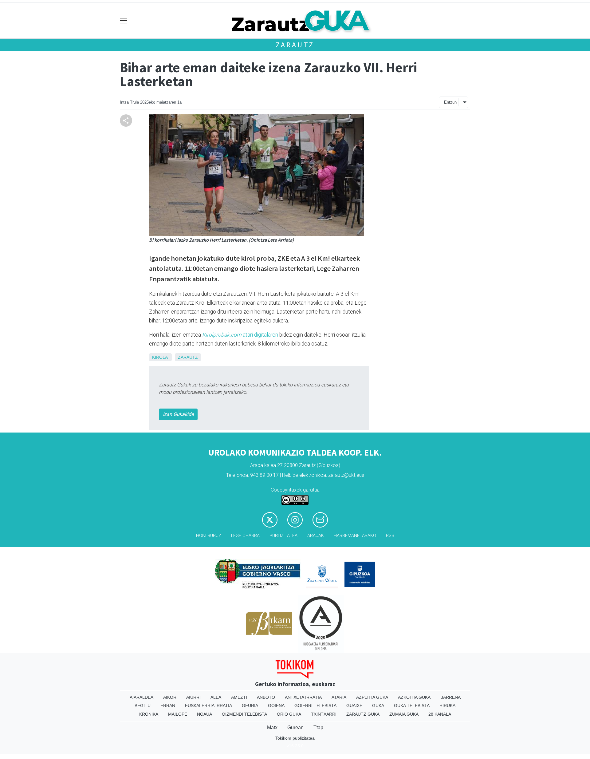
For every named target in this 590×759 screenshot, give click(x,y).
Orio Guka (289, 714)
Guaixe (354, 705)
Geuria (250, 705)
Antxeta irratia (303, 697)
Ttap (318, 727)
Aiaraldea (141, 697)
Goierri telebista (315, 705)
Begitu (143, 705)
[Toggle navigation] (123, 20)
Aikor (169, 697)
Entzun (450, 102)
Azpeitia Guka (372, 697)
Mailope (177, 714)
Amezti (239, 697)
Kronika (148, 714)
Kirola (159, 357)
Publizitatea (283, 535)
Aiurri (193, 697)
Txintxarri (323, 714)
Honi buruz (208, 535)
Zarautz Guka (363, 714)
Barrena (450, 697)
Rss (390, 535)
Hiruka (447, 705)
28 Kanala (439, 714)
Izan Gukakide (178, 414)
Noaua (204, 714)
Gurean (295, 727)
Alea (215, 697)
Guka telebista (412, 705)
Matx (272, 727)
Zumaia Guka (404, 714)
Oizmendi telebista (244, 714)
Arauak (315, 535)
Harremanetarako (355, 535)
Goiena (276, 705)
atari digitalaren (240, 335)
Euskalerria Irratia (208, 705)
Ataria (339, 697)
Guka (378, 705)
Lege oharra (245, 535)
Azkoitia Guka (414, 697)
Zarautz (295, 44)
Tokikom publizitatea (295, 738)
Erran (167, 705)
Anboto (266, 697)
